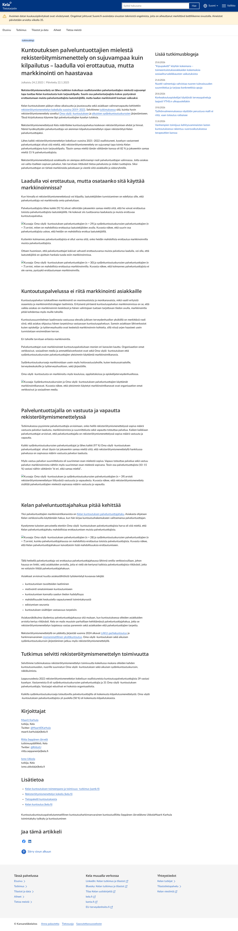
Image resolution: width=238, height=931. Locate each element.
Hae (194, 6)
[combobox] (155, 6)
